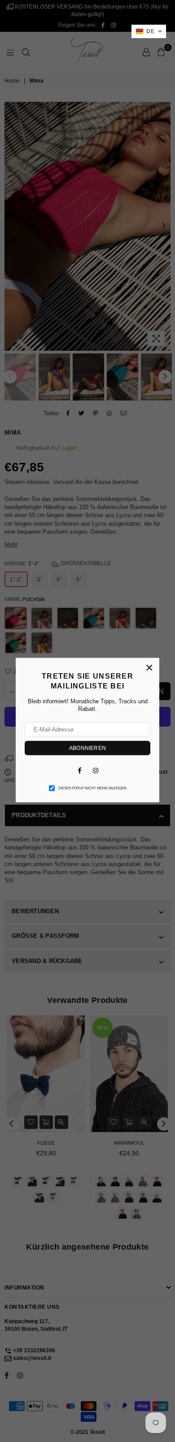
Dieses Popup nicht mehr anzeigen (92, 788)
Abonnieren (87, 748)
